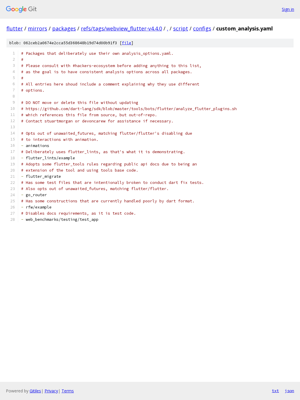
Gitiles (35, 391)
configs (202, 28)
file (126, 42)
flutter (14, 28)
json (289, 390)
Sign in (288, 9)
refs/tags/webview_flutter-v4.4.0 (121, 28)
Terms (68, 391)
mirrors (37, 28)
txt (275, 390)
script (180, 28)
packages (64, 28)
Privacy (51, 391)
